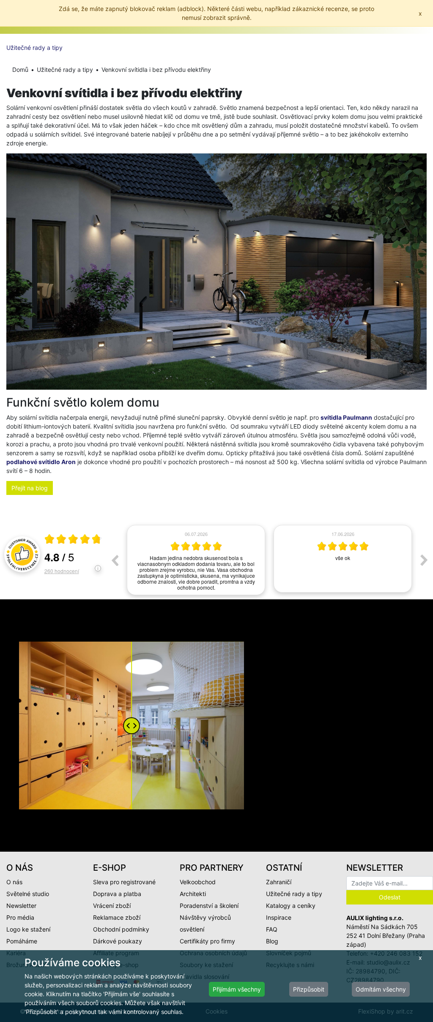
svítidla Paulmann (346, 417)
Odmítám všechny (381, 989)
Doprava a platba (117, 893)
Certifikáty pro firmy (207, 941)
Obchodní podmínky (121, 929)
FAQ (271, 929)
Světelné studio (27, 893)
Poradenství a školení (209, 905)
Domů (20, 69)
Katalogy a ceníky (290, 905)
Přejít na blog (29, 488)
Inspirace (278, 917)
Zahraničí (278, 881)
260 (61, 570)
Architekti (193, 893)
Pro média (20, 917)
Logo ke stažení (28, 929)
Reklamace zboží (116, 917)
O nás (14, 881)
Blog (272, 941)
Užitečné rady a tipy (34, 47)
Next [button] (424, 560)
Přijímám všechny (237, 989)
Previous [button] (114, 560)
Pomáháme (21, 941)
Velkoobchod (198, 881)
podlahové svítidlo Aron (41, 461)
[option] (196, 559)
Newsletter (21, 905)
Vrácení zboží (112, 905)
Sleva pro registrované (124, 881)
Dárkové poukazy (117, 941)
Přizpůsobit (308, 989)
